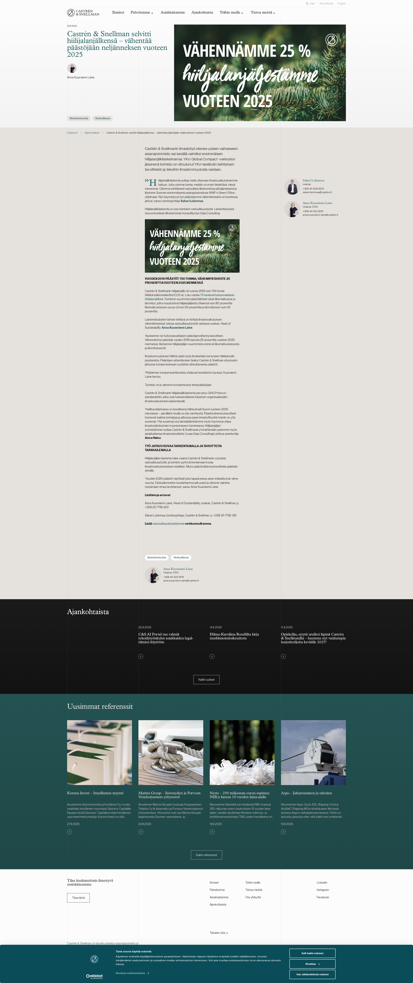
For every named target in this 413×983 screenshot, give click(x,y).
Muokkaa (311, 964)
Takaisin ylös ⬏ (219, 932)
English (342, 3)
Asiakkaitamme (219, 897)
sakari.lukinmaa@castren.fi (317, 192)
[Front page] (83, 13)
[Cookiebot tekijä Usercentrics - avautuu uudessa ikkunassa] (94, 976)
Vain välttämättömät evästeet (312, 974)
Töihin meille (252, 882)
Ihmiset (214, 882)
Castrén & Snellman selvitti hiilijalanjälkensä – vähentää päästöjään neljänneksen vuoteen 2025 (158, 132)
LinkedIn (322, 882)
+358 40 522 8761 (313, 211)
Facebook (323, 897)
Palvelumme (217, 890)
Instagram (323, 890)
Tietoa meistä (253, 890)
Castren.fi (72, 132)
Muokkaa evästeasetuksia (130, 973)
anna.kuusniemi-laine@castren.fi (320, 214)
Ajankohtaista (92, 132)
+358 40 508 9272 (313, 188)
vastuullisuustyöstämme (168, 523)
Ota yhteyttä (326, 3)
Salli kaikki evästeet (312, 953)
